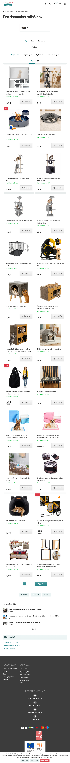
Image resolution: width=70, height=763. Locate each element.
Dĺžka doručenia (25, 675)
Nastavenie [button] (25, 760)
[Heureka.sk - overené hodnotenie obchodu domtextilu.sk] (31, 735)
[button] (26, 101)
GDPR (5, 671)
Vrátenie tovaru (24, 677)
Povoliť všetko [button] (44, 760)
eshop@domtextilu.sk (13, 645)
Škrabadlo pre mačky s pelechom (16, 306)
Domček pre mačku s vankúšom (15, 521)
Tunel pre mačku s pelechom (46, 134)
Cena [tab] (32, 41)
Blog (4, 674)
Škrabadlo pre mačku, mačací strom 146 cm (19, 221)
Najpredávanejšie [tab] (53, 55)
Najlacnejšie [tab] (28, 55)
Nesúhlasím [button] (34, 760)
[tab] (32, 61)
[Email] (45, 4)
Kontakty (5, 679)
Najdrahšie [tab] (39, 55)
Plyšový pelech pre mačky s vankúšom (49, 349)
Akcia (35, 47)
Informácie (9, 665)
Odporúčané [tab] (15, 55)
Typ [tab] (26, 41)
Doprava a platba (25, 672)
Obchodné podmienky (10, 668)
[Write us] (35, 716)
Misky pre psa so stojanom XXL (47, 392)
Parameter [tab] (41, 41)
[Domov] (9, 4)
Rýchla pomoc (10, 648)
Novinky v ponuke (8, 677)
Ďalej (34, 629)
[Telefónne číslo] (50, 4)
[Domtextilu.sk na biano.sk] (39, 735)
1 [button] (25, 584)
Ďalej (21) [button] (40, 584)
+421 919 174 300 (12, 642)
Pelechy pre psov (33, 28)
